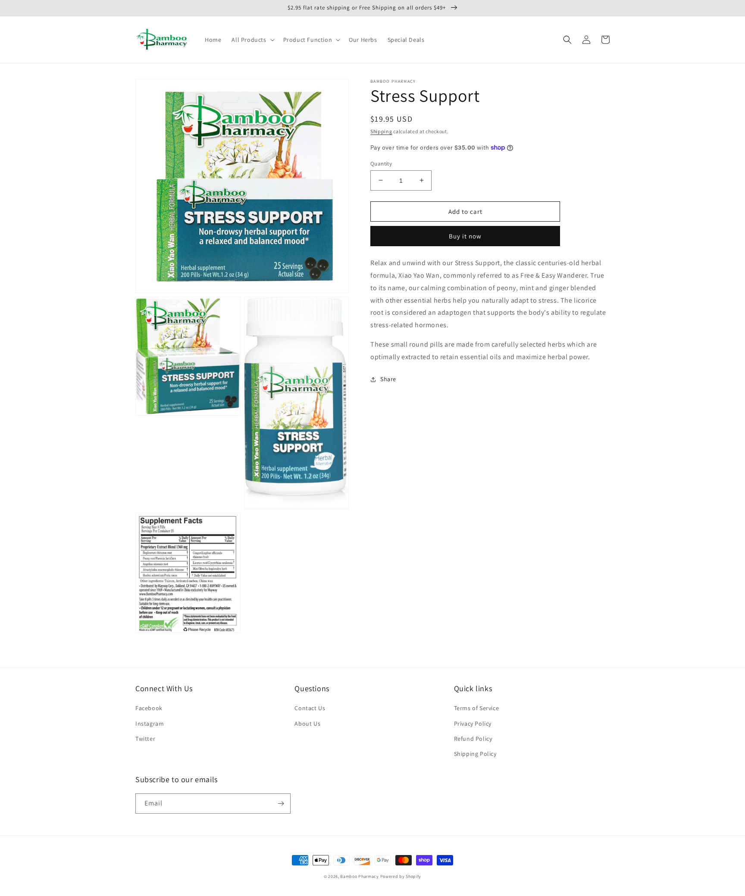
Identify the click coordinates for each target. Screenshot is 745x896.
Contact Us (309, 708)
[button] (252, 40)
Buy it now (465, 236)
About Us (307, 723)
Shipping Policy (475, 754)
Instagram (149, 723)
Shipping (381, 131)
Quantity (381, 163)
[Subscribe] (280, 803)
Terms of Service (476, 708)
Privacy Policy (472, 723)
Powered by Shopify (401, 876)
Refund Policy (473, 738)
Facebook (149, 708)
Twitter (145, 738)
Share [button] (388, 379)
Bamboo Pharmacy (359, 876)
